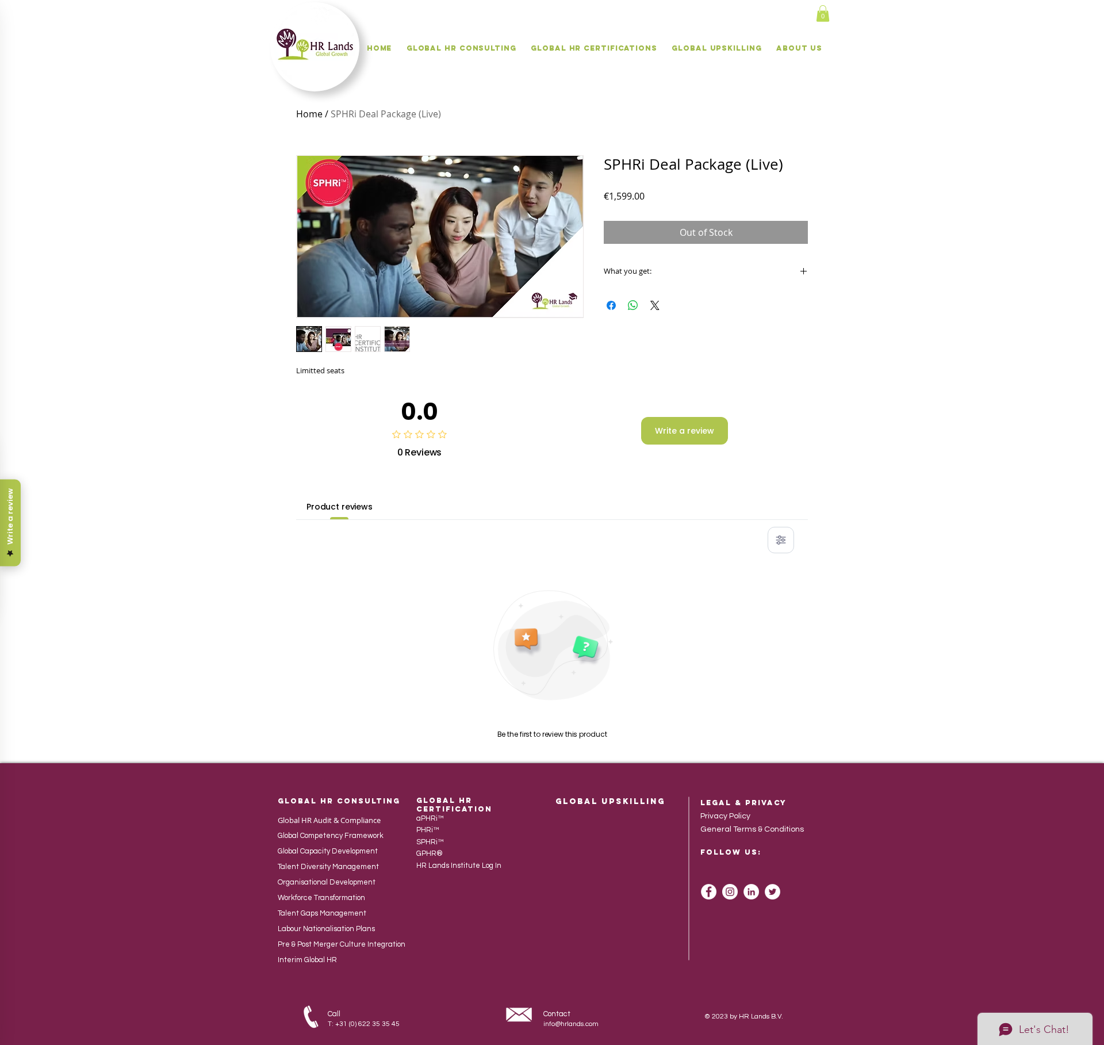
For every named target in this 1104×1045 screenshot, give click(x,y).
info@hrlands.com (571, 1024)
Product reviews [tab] (339, 506)
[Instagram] (730, 891)
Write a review (684, 431)
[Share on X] (655, 305)
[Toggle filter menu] (781, 540)
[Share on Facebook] (611, 305)
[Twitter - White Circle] (772, 891)
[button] (823, 13)
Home (309, 114)
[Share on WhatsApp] (633, 305)
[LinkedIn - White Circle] (751, 891)
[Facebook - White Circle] (708, 891)
